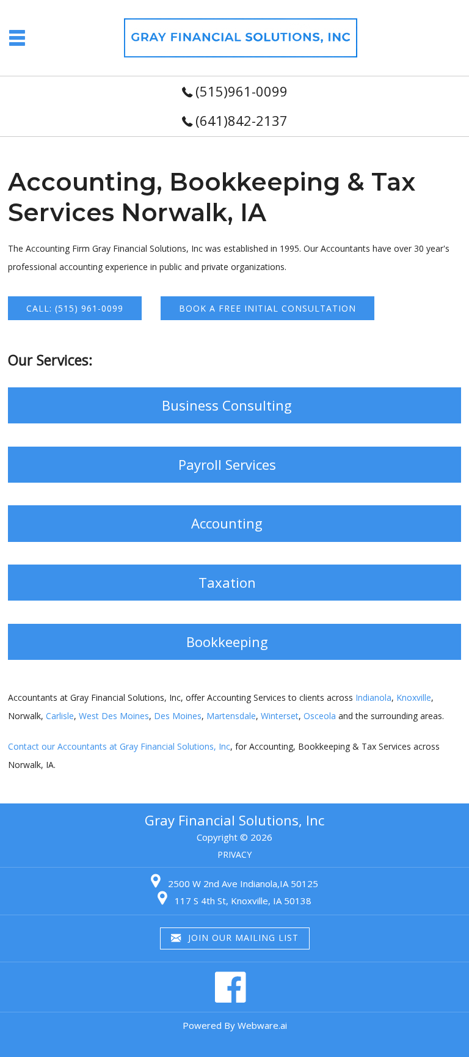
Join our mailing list (242, 937)
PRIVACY (234, 854)
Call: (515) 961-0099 (74, 308)
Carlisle (60, 716)
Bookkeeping (227, 641)
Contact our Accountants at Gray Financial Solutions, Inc (119, 746)
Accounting (227, 523)
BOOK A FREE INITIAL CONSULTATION (267, 308)
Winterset (280, 716)
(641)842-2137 (241, 120)
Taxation (227, 582)
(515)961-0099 (241, 91)
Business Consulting (227, 405)
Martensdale (231, 716)
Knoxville (413, 697)
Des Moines (178, 716)
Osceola (320, 716)
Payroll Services (227, 464)
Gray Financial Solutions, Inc (234, 820)
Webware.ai (262, 1025)
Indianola (373, 697)
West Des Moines (114, 716)
